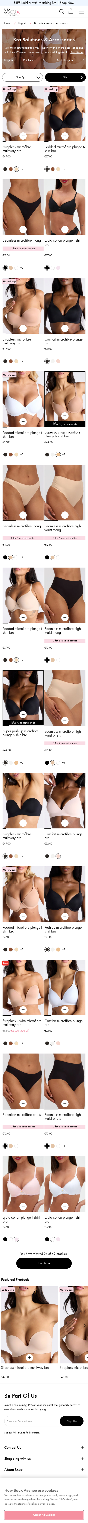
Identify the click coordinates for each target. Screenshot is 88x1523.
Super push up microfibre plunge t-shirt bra (62, 434)
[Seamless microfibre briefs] (23, 1104)
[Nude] (10, 268)
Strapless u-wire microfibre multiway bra (22, 1023)
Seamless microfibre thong (22, 240)
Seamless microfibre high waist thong (62, 528)
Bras (45, 60)
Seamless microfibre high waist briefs (62, 733)
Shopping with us (17, 1458)
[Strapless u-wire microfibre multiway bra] (23, 1009)
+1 (63, 762)
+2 (21, 169)
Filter (65, 77)
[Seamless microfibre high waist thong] (65, 515)
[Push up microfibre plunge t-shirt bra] (65, 916)
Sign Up (72, 1421)
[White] (16, 268)
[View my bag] (71, 13)
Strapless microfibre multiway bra (17, 149)
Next (85, 1325)
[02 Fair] (16, 169)
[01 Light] (52, 361)
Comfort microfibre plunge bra (63, 341)
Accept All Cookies (44, 1515)
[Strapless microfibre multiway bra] (23, 136)
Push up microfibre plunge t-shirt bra (64, 929)
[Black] (5, 268)
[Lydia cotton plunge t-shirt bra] (65, 229)
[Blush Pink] (58, 268)
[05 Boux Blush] (58, 361)
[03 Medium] (58, 454)
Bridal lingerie (65, 60)
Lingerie (22, 23)
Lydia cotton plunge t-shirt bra (63, 242)
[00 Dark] (5, 169)
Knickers (28, 60)
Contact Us (12, 1447)
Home (7, 23)
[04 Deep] (10, 169)
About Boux (13, 1470)
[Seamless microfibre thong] (23, 229)
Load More (44, 1263)
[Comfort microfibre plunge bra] (65, 328)
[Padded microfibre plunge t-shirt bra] (65, 136)
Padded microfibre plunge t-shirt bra (64, 149)
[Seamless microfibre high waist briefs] (65, 720)
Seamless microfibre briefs (22, 1114)
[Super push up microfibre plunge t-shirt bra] (65, 416)
